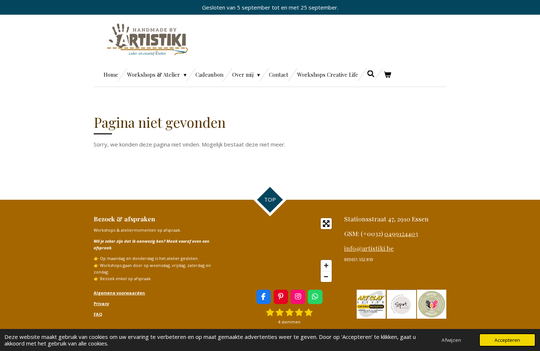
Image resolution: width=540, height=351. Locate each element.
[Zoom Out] (326, 276)
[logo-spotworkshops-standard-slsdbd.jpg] (401, 304)
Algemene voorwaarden (119, 293)
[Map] (285, 250)
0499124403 (401, 233)
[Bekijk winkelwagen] (387, 74)
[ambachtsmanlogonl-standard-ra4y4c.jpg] (432, 304)
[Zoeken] (371, 73)
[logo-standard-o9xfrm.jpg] (371, 304)
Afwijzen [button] (451, 340)
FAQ (98, 314)
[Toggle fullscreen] (326, 223)
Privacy (101, 303)
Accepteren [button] (507, 340)
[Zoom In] (326, 265)
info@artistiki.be (369, 248)
